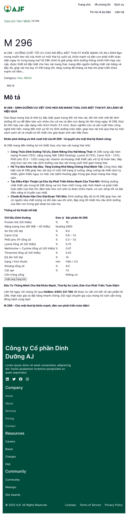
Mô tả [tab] (10, 85)
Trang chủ (9, 20)
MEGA (27, 20)
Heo (19, 20)
